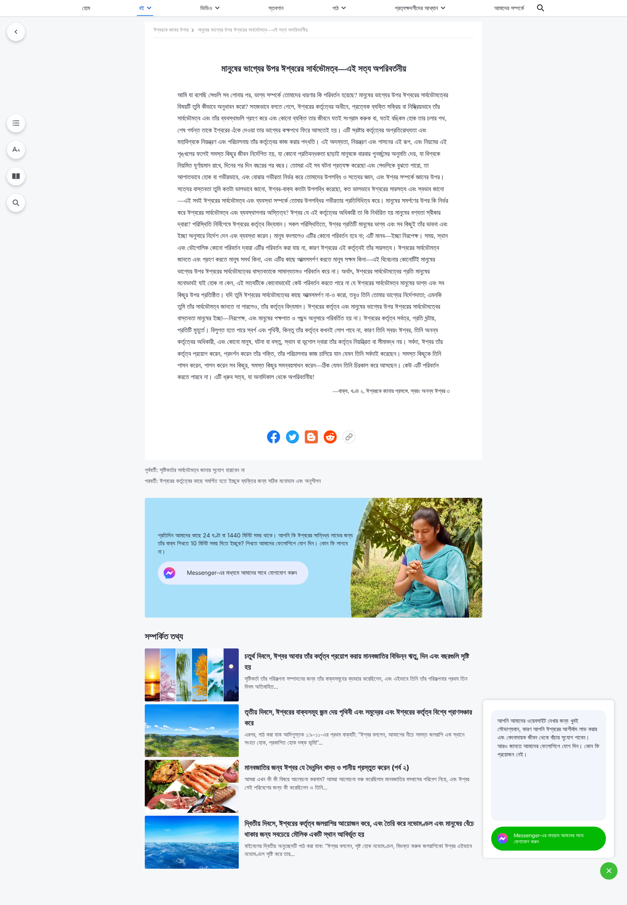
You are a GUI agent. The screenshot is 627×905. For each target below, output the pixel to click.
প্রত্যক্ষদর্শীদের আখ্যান (416, 8)
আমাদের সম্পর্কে (509, 8)
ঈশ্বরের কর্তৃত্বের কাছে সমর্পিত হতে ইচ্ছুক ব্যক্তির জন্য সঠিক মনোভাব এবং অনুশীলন (240, 480)
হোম (86, 8)
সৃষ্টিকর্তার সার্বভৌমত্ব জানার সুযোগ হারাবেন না (202, 470)
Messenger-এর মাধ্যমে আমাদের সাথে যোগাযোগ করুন (548, 838)
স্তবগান (276, 8)
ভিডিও (206, 8)
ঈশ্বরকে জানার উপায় (171, 29)
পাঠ (335, 8)
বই (141, 8)
